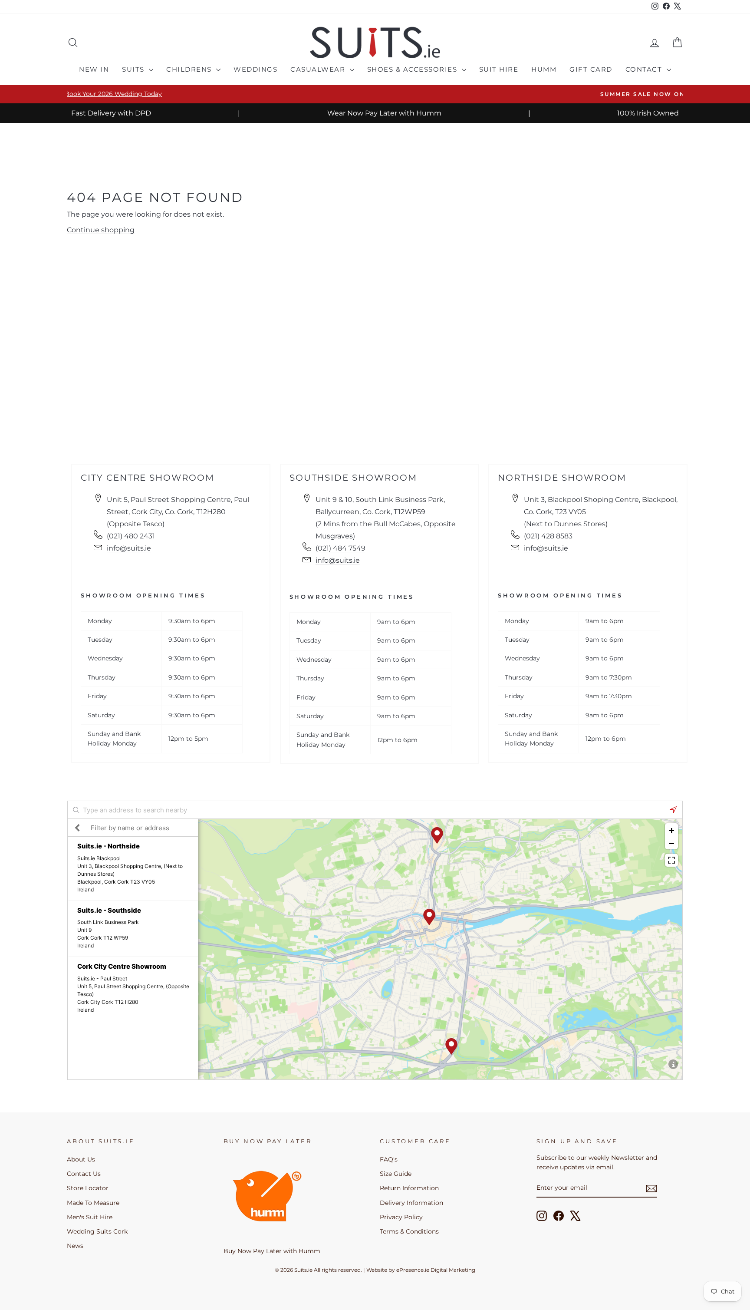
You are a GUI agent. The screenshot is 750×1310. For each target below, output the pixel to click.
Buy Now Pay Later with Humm (272, 1250)
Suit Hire (499, 69)
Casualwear (319, 69)
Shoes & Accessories (413, 69)
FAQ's (389, 1159)
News (75, 1245)
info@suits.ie (129, 548)
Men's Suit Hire (89, 1217)
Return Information (409, 1188)
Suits (134, 69)
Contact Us (84, 1173)
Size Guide (395, 1173)
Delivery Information (411, 1202)
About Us (81, 1159)
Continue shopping (101, 230)
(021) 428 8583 (548, 536)
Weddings (255, 69)
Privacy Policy (401, 1217)
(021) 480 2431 (131, 536)
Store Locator (88, 1188)
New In (94, 69)
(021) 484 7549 (340, 548)
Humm (543, 69)
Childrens (190, 69)
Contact (644, 69)
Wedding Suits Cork (97, 1231)
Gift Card (590, 69)
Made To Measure (93, 1202)
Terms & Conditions (409, 1231)
